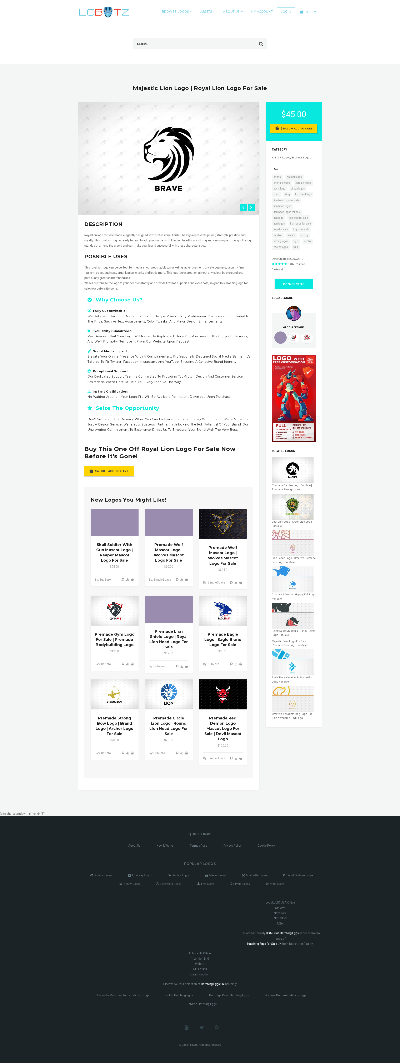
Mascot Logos (217, 875)
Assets (206, 12)
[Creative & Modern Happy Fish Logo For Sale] (293, 579)
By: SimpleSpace (160, 579)
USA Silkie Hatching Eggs (282, 933)
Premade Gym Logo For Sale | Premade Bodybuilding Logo (114, 639)
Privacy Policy (232, 845)
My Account (261, 12)
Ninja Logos (276, 883)
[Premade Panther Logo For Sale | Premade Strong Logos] (293, 470)
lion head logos (282, 206)
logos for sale (301, 229)
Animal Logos (102, 875)
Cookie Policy (266, 845)
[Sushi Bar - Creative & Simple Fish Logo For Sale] (293, 662)
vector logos (281, 247)
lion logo (278, 217)
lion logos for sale (300, 223)
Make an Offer (293, 283)
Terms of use (198, 845)
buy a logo (279, 188)
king (287, 194)
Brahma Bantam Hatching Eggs (285, 995)
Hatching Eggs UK (212, 984)
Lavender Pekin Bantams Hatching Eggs (123, 995)
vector (307, 241)
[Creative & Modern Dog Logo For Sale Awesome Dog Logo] (293, 698)
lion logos (279, 223)
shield (291, 235)
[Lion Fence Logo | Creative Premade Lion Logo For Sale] (293, 542)
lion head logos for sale (287, 212)
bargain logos (303, 182)
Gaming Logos (180, 875)
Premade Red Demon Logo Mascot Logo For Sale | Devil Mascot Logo (222, 729)
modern (278, 235)
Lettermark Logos (170, 883)
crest (277, 194)
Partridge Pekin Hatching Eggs (229, 995)
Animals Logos (281, 157)
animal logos (294, 177)
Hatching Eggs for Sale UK (264, 943)
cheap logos (298, 188)
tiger (296, 241)
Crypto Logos (241, 883)
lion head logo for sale (286, 200)
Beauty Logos (131, 883)
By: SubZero (103, 579)
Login (286, 12)
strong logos (281, 241)
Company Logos (141, 875)
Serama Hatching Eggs (202, 1004)
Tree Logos (207, 883)
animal (277, 177)
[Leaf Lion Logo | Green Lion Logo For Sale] (293, 506)
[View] (123, 579)
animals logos (282, 182)
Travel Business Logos (299, 875)
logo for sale (281, 229)
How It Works (165, 845)
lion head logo (303, 194)
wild (295, 247)
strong (304, 235)
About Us (231, 12)
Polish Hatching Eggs (179, 995)
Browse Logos (175, 12)
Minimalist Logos (256, 875)
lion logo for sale (298, 217)
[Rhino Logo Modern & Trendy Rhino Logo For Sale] (293, 615)
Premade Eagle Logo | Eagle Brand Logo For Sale (222, 639)
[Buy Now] (128, 579)
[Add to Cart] (132, 579)
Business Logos (301, 157)
